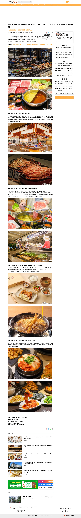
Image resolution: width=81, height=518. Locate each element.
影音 (28, 5)
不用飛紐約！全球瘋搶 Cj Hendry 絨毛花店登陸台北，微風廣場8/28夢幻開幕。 (64, 83)
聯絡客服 (35, 507)
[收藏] (46, 32)
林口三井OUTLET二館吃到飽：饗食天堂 (63, 47)
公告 (18, 507)
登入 (71, 1)
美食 (10, 5)
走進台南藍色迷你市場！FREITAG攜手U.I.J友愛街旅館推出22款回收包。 (64, 70)
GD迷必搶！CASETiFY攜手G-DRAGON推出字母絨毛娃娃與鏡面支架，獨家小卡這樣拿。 (64, 81)
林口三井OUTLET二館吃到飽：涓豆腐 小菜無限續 (64, 54)
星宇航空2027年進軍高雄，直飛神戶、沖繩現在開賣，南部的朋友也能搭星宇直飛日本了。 (64, 72)
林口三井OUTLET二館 (12, 29)
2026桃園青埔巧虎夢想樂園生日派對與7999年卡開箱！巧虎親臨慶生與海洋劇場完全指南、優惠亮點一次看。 (64, 75)
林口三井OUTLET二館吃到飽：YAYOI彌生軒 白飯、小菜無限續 (64, 52)
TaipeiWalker (69, 5)
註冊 (67, 1)
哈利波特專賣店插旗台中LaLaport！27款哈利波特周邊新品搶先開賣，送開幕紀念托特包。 (64, 90)
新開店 (38, 5)
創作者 (51, 5)
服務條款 (21, 507)
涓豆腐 (27, 29)
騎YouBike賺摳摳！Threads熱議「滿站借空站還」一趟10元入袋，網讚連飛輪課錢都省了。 (64, 88)
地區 (33, 5)
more (31, 29)
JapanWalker (59, 5)
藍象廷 (23, 29)
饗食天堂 (19, 29)
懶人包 (45, 5)
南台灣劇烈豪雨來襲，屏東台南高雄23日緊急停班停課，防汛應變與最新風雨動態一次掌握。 (64, 86)
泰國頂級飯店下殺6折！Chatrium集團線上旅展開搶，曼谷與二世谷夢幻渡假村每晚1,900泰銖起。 (64, 68)
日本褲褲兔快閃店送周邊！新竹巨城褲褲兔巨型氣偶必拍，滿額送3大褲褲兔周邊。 (64, 93)
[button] (63, 2)
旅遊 (15, 5)
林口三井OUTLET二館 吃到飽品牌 (62, 57)
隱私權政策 (26, 507)
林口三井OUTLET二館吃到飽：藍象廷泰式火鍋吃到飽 (64, 50)
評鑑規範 (30, 507)
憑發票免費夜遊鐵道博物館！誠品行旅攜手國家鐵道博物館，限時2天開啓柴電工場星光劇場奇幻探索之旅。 (64, 63)
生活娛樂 (22, 5)
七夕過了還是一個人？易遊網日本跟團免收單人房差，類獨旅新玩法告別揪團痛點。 (64, 65)
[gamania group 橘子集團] (69, 516)
